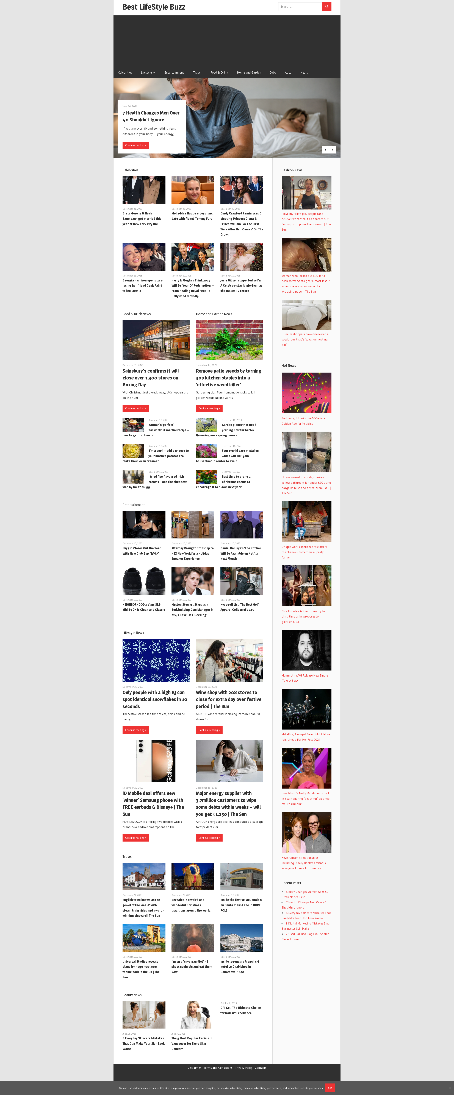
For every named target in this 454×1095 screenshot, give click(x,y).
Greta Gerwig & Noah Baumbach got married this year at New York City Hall (142, 218)
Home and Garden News (214, 314)
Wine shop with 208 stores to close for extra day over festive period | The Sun (228, 699)
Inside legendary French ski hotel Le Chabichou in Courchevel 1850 (239, 967)
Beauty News (132, 995)
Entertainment (174, 72)
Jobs (273, 72)
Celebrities (125, 72)
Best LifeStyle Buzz (154, 7)
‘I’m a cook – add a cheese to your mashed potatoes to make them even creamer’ (156, 456)
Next (332, 149)
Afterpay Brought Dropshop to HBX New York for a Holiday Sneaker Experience (192, 553)
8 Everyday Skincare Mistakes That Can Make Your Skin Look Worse (144, 1043)
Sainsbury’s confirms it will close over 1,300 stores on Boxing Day (151, 378)
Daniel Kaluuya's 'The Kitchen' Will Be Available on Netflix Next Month (241, 553)
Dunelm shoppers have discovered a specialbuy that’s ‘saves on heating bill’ (305, 339)
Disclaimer (194, 1067)
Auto (288, 72)
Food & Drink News (137, 314)
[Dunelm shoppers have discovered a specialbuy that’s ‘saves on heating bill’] (306, 329)
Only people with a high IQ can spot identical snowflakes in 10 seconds (155, 699)
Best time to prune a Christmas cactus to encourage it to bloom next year (223, 482)
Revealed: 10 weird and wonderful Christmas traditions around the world (191, 905)
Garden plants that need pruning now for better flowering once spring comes (226, 430)
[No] (449, 1088)
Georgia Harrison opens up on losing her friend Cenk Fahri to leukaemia (143, 285)
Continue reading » (135, 145)
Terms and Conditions (217, 1067)
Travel (197, 72)
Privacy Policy (244, 1067)
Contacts (261, 1067)
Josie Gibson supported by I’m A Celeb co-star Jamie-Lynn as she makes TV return (241, 285)
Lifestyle (146, 72)
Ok (330, 1088)
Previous (325, 149)
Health (304, 72)
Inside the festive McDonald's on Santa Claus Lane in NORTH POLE (241, 905)
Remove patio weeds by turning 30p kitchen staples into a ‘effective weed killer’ (228, 378)
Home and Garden (249, 72)
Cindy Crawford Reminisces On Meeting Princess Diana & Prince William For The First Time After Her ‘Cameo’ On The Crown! (241, 223)
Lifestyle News (133, 633)
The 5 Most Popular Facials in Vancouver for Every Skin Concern (191, 1043)
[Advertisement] (227, 40)
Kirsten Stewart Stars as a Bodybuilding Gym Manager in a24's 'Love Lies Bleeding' (192, 610)
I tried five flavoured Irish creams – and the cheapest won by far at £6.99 (155, 482)
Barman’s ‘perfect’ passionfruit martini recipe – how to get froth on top (156, 430)
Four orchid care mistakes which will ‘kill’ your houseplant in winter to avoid (227, 456)
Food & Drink (219, 72)
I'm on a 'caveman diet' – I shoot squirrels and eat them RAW (191, 967)
